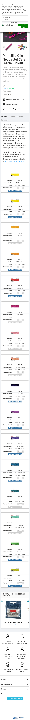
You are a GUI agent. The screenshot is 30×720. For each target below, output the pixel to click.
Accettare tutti (23, 25)
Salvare (24, 27)
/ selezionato (8, 25)
